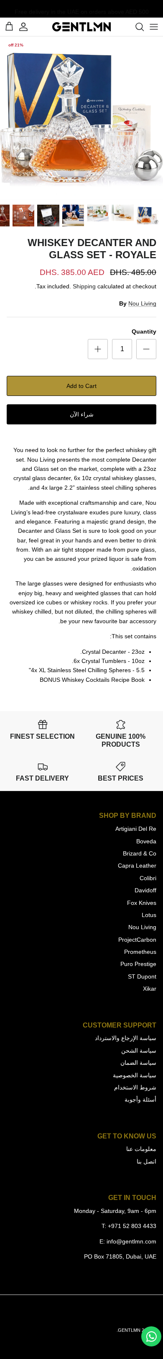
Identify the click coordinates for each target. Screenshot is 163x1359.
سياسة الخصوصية (134, 1075)
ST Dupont (142, 976)
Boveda (146, 841)
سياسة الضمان (138, 1062)
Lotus (149, 915)
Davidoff (145, 890)
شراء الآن (82, 414)
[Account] (27, 27)
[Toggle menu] (154, 27)
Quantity (144, 331)
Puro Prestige (138, 964)
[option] (81, 118)
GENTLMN (129, 1330)
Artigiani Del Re (135, 828)
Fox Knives (141, 902)
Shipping (84, 286)
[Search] (135, 27)
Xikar (149, 988)
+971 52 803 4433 (132, 1226)
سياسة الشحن (138, 1050)
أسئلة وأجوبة (140, 1099)
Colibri (148, 878)
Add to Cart (81, 386)
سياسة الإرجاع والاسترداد (125, 1038)
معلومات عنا (141, 1149)
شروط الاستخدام (135, 1087)
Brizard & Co (139, 853)
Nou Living (142, 303)
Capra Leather (137, 865)
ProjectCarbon (137, 939)
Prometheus (140, 951)
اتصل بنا (146, 1161)
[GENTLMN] (81, 26)
